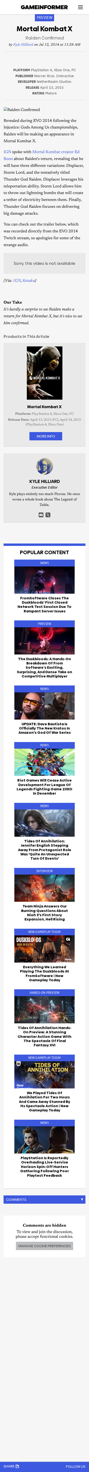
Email (41, 515)
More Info (46, 436)
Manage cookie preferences (44, 1245)
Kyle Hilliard (23, 45)
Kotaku (29, 281)
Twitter (48, 515)
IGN (7, 152)
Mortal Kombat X (44, 407)
